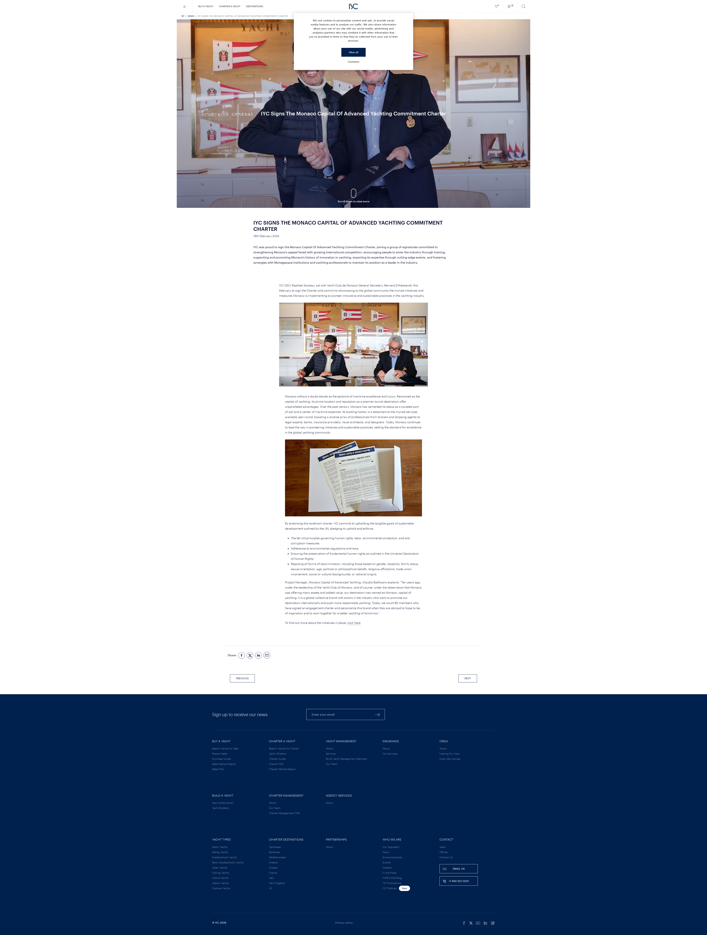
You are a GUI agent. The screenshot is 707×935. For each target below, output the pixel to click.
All (270, 888)
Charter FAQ (276, 763)
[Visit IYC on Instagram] (492, 922)
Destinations (254, 6)
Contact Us (446, 857)
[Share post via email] (266, 655)
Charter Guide (277, 758)
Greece (273, 862)
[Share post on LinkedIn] (258, 655)
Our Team (331, 763)
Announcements (392, 857)
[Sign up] (377, 714)
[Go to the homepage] (353, 6)
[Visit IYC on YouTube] (478, 922)
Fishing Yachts (220, 872)
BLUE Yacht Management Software (346, 758)
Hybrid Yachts (220, 877)
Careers (387, 867)
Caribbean (275, 846)
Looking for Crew (449, 753)
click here (353, 622)
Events (387, 862)
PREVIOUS (242, 678)
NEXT (468, 678)
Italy (271, 877)
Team (442, 846)
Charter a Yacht (229, 6)
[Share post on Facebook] (241, 655)
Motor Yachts (220, 846)
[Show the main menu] (184, 6)
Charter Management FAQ (284, 813)
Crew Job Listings (449, 758)
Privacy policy (344, 922)
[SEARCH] (523, 6)
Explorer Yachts (221, 888)
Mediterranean (277, 857)
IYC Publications (392, 883)
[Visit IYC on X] (471, 922)
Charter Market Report (282, 769)
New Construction (222, 802)
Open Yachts (219, 867)
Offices (443, 852)
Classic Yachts (220, 883)
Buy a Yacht (205, 6)
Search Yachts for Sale (225, 748)
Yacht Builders (220, 807)
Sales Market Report (224, 763)
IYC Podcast (390, 888)
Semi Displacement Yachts (228, 862)
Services (331, 753)
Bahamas (274, 852)
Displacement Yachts (224, 857)
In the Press (390, 872)
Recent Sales (219, 753)
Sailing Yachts (220, 852)
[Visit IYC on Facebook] (464, 922)
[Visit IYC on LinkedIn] (485, 922)
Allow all (353, 52)
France (273, 872)
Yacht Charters (277, 753)
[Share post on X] (250, 655)
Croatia (273, 867)
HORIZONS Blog (392, 877)
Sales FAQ (218, 769)
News (191, 16)
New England (277, 883)
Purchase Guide (221, 758)
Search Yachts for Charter (284, 748)
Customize (353, 61)
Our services (390, 753)
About (329, 748)
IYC (182, 16)
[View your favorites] (496, 6)
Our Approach (391, 846)
